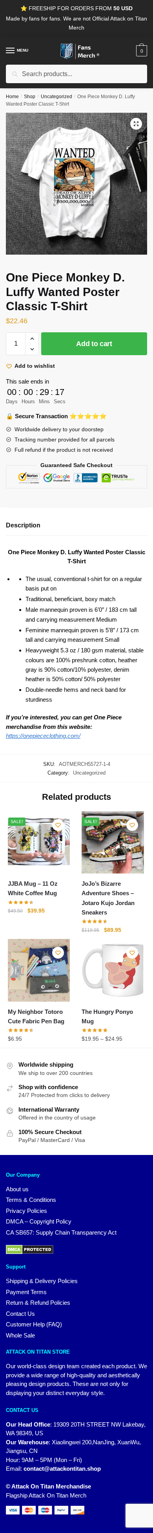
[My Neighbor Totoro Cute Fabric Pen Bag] (39, 970)
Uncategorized (56, 96)
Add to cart (94, 344)
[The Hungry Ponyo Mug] (113, 970)
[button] (136, 124)
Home (12, 96)
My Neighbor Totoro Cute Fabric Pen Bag (36, 1016)
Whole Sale (20, 1335)
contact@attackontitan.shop (62, 1468)
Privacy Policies (26, 1210)
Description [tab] (23, 525)
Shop (29, 96)
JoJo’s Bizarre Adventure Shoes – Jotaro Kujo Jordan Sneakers (108, 898)
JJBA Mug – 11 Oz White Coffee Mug (33, 888)
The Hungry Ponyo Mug (107, 1016)
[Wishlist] (58, 825)
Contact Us (20, 1313)
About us (17, 1189)
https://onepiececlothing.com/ (43, 735)
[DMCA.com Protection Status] (76, 1249)
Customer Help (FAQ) (34, 1324)
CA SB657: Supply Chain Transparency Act (61, 1232)
